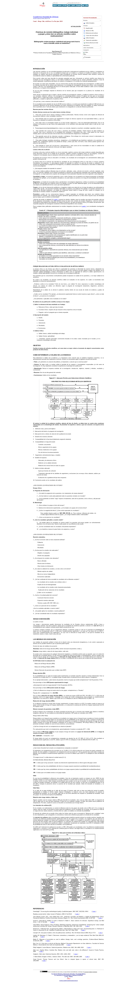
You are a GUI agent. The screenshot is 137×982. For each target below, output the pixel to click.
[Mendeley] (84, 52)
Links (94, 911)
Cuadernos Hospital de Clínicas (45, 17)
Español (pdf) (89, 28)
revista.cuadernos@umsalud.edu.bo (68, 980)
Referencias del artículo (92, 33)
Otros (86, 52)
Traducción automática (91, 40)
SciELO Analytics (90, 23)
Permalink (87, 57)
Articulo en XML (90, 30)
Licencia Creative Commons (90, 971)
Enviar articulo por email (92, 42)
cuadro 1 (56, 199)
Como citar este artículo (92, 35)
